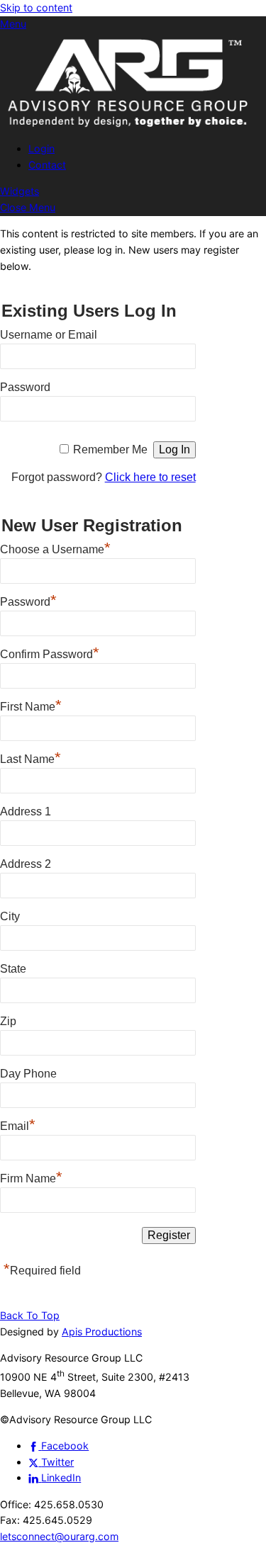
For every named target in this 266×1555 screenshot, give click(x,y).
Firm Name (31, 1176)
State (13, 969)
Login (41, 148)
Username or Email (48, 335)
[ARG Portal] (133, 127)
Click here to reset (150, 477)
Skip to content (36, 7)
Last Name (30, 757)
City (10, 916)
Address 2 (25, 864)
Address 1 (25, 811)
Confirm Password (49, 652)
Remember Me (110, 449)
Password (25, 387)
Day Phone (28, 1074)
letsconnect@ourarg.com (59, 1536)
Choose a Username (55, 547)
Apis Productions (102, 1331)
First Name (31, 705)
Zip (8, 1021)
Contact (47, 165)
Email (17, 1124)
